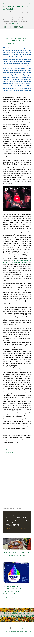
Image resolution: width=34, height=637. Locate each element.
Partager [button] (5, 449)
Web (15, 452)
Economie (10, 452)
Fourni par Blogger (18, 628)
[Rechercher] (30, 3)
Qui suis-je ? (13, 27)
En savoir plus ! (16, 23)
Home (5, 27)
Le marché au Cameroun (16, 552)
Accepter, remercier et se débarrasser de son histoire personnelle (17, 521)
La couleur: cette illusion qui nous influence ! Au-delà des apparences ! (15, 590)
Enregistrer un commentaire (20, 528)
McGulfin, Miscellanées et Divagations (13, 631)
